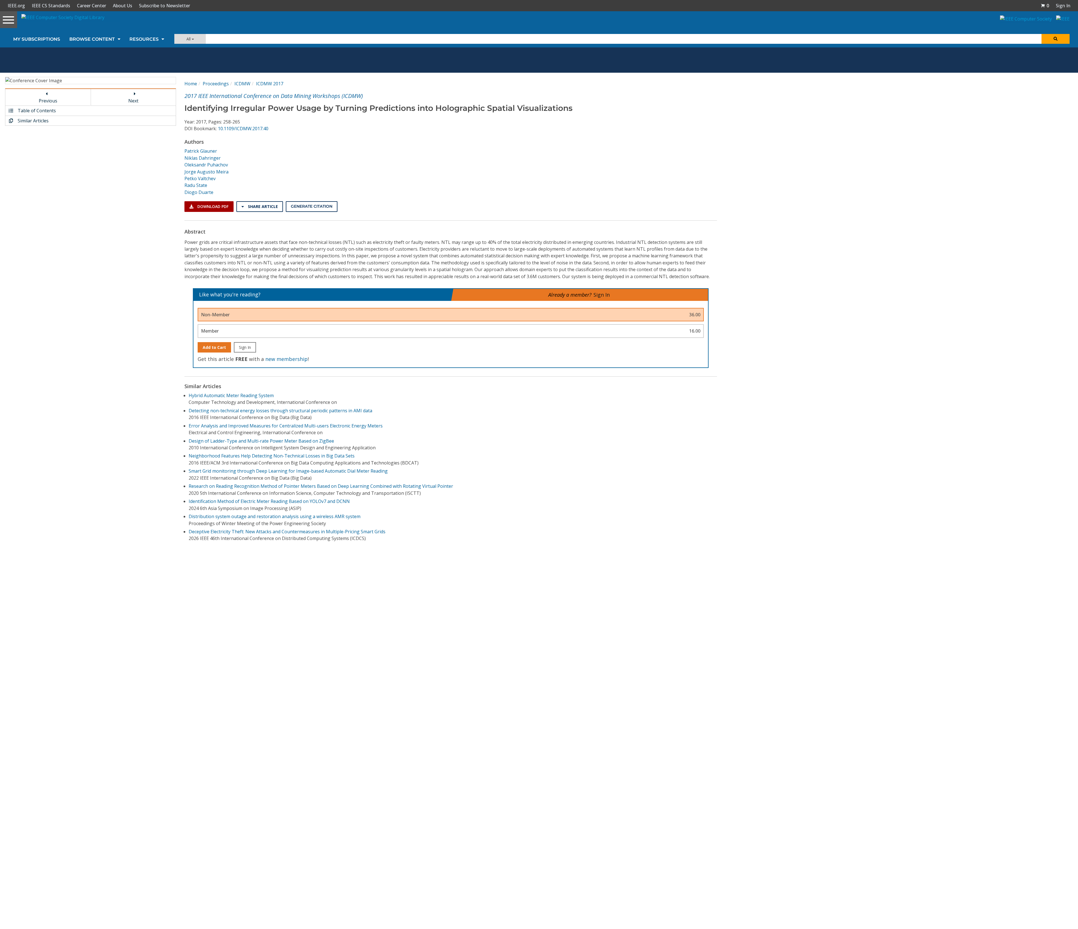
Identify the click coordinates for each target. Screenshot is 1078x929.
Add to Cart (214, 347)
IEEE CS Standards (51, 6)
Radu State (195, 185)
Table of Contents (36, 110)
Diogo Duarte (198, 192)
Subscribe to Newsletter (164, 6)
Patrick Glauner (200, 151)
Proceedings (216, 84)
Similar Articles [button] (33, 121)
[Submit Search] (1056, 39)
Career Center (91, 6)
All (189, 39)
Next (133, 101)
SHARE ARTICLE (262, 206)
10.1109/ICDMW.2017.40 (243, 128)
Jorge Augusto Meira (206, 172)
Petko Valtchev (200, 178)
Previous (48, 101)
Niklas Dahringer (202, 158)
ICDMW (242, 84)
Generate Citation (311, 206)
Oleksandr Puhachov (206, 165)
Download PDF (212, 206)
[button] (1044, 5)
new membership (286, 359)
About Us (122, 6)
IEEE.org (16, 6)
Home (190, 84)
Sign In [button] (1063, 6)
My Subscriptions (36, 39)
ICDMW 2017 (269, 84)
